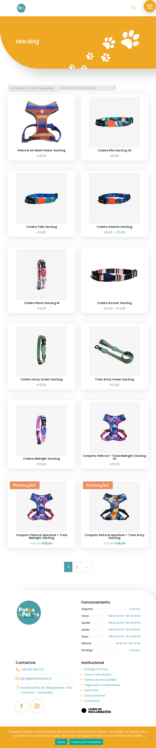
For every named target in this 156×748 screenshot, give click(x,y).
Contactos (92, 701)
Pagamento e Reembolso (102, 685)
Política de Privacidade (100, 680)
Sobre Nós (91, 690)
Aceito (61, 742)
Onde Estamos (94, 696)
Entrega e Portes (96, 669)
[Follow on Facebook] (21, 706)
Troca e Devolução (97, 674)
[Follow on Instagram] (37, 706)
